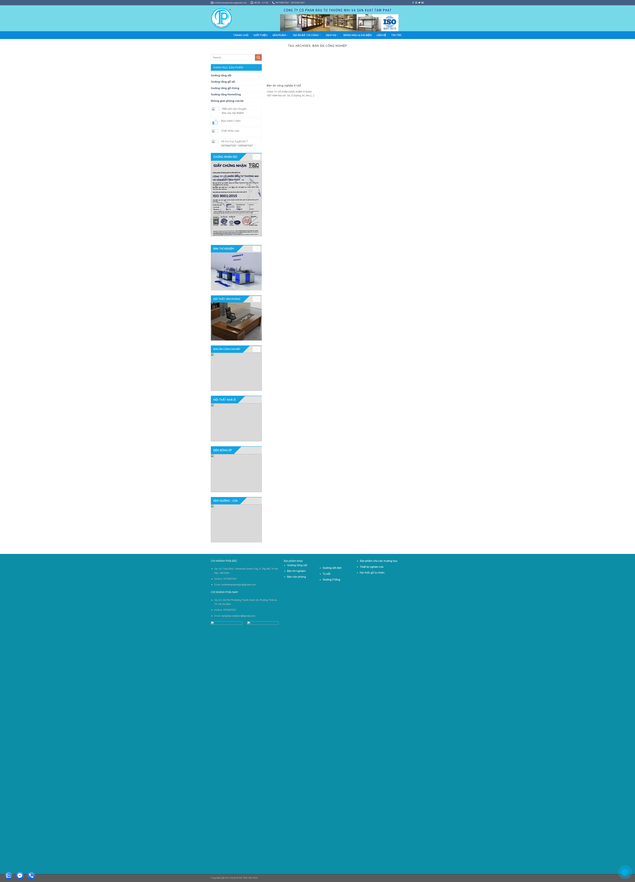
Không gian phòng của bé (227, 100)
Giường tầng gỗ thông (225, 88)
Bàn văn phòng (296, 576)
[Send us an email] (422, 3)
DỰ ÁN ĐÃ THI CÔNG (306, 35)
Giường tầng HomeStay (226, 94)
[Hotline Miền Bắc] (609, 859)
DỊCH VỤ (331, 35)
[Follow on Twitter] (419, 3)
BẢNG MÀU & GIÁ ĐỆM (357, 35)
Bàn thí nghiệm (296, 571)
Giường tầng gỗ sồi (223, 81)
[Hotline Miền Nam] (30, 878)
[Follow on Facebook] (413, 3)
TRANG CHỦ (240, 35)
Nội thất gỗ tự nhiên (372, 572)
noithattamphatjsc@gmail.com (238, 584)
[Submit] (258, 57)
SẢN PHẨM (279, 35)
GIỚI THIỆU (260, 35)
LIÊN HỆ (381, 35)
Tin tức (396, 35)
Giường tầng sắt (221, 75)
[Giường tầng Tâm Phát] (221, 18)
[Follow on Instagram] (416, 3)
